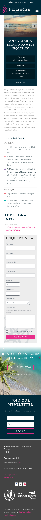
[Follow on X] (20, 484)
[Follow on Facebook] (16, 484)
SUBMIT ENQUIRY (20, 337)
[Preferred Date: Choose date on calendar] (27, 302)
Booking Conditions (11, 475)
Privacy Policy (9, 478)
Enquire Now (20, 82)
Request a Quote (20, 375)
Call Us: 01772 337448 (20, 367)
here (19, 463)
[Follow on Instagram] (24, 484)
